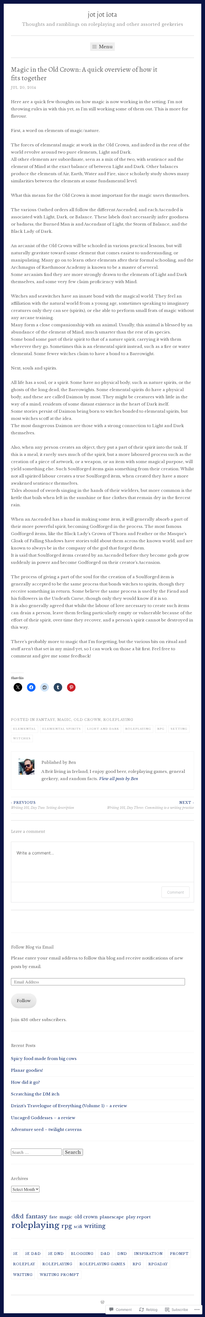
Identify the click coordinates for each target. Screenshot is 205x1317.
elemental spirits (61, 728)
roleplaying (118, 720)
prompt (179, 1254)
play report (138, 1216)
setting (179, 728)
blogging (82, 1254)
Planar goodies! (27, 1070)
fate (53, 1216)
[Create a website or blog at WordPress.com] (102, 1302)
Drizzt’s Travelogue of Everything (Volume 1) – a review (69, 1105)
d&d (17, 1216)
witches (22, 738)
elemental (24, 728)
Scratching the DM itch (35, 1094)
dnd (122, 1254)
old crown (87, 720)
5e (15, 1254)
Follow (24, 1000)
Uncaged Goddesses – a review (43, 1117)
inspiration (148, 1254)
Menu (105, 46)
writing (94, 1226)
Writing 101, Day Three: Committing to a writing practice (150, 805)
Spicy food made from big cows (44, 1058)
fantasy (45, 720)
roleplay (24, 1264)
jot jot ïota (102, 14)
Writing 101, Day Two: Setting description (42, 805)
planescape (112, 1216)
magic (64, 720)
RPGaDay (158, 1264)
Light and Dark (103, 728)
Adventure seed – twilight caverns (46, 1129)
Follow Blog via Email (32, 947)
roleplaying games (102, 1264)
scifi (78, 1226)
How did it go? (25, 1082)
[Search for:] (37, 1152)
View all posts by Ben (118, 778)
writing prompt (59, 1275)
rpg (160, 728)
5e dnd (56, 1254)
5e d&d (33, 1254)
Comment (175, 892)
